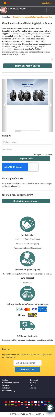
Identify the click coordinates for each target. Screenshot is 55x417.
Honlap (5, 380)
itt (13, 186)
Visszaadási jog (8, 390)
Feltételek (6, 388)
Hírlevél (33, 383)
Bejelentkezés (26, 158)
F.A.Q (32, 385)
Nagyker (33, 388)
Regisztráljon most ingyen (26, 201)
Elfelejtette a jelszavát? (43, 155)
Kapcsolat (34, 380)
